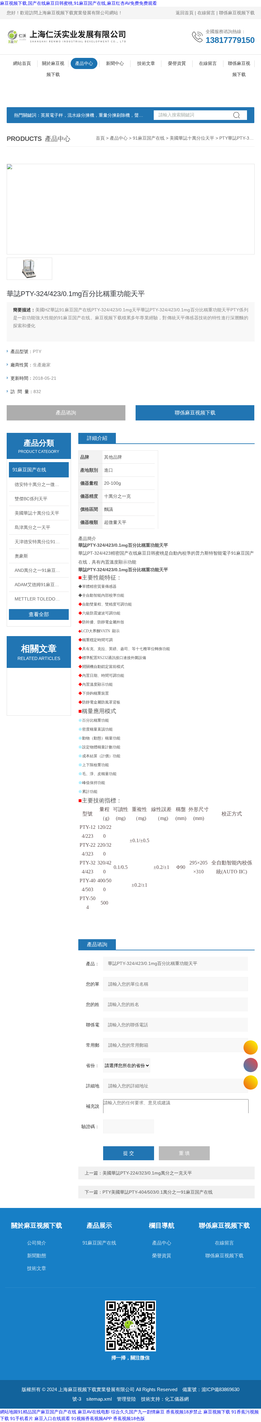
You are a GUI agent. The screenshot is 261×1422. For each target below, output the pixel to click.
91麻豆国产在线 (149, 138)
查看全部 (39, 614)
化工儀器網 (177, 1399)
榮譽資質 (177, 63)
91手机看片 (21, 1418)
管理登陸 (126, 1399)
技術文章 (146, 63)
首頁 (100, 138)
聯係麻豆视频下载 (237, 12)
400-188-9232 (250, 1065)
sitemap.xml (99, 1399)
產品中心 (84, 63)
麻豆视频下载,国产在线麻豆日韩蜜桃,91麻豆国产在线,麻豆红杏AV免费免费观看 (78, 3)
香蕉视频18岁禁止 (184, 1411)
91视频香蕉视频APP (91, 1418)
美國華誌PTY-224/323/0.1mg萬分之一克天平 (147, 1173)
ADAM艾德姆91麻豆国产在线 (42, 584)
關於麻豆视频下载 (53, 65)
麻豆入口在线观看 (52, 1418)
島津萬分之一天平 (32, 527)
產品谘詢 (66, 412)
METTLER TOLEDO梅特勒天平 (42, 598)
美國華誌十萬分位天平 (192, 138)
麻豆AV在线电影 (94, 1411)
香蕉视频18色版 (129, 1418)
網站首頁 (22, 63)
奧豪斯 (21, 555)
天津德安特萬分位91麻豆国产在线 (42, 541)
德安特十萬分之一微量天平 (41, 484)
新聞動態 (36, 1255)
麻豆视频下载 (216, 1411)
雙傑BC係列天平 (31, 498)
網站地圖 (9, 1411)
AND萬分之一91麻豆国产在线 (42, 570)
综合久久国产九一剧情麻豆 (138, 1411)
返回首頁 (185, 12)
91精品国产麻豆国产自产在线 (47, 1411)
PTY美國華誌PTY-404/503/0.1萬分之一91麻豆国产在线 (157, 1192)
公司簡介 (36, 1242)
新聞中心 (115, 63)
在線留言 (206, 12)
